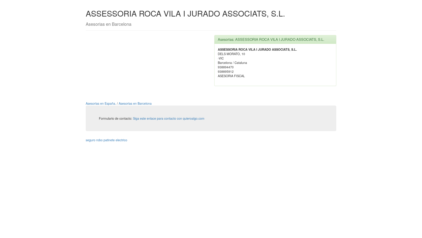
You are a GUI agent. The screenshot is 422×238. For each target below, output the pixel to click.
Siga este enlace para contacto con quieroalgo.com (168, 118)
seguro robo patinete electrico (106, 140)
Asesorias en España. (101, 103)
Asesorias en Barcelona (135, 103)
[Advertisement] (147, 66)
